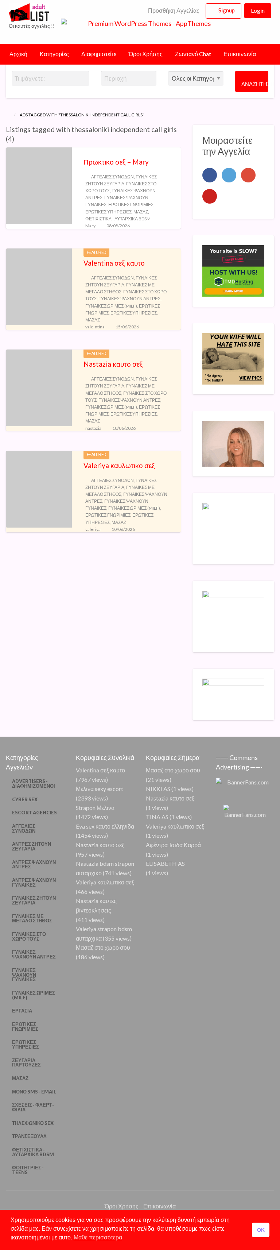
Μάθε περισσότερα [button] (98, 1237)
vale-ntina (95, 326)
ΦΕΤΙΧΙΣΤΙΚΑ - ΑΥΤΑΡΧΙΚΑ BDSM (118, 218)
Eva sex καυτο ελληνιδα (105, 826)
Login (258, 10)
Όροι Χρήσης (146, 54)
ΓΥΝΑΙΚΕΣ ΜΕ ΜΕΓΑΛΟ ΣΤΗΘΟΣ (32, 918)
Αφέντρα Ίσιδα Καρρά (173, 844)
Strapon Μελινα (95, 807)
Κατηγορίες (54, 54)
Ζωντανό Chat (193, 54)
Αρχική (18, 54)
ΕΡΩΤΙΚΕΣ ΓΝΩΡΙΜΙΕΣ (130, 204)
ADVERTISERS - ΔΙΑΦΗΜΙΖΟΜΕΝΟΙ (33, 783)
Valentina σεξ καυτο (114, 263)
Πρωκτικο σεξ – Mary (116, 162)
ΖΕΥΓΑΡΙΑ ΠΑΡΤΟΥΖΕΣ (26, 1062)
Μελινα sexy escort (99, 788)
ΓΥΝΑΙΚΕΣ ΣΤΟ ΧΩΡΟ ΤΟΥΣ (29, 936)
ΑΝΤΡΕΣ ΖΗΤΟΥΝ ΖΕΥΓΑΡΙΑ (31, 846)
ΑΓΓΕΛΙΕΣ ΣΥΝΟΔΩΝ (112, 177)
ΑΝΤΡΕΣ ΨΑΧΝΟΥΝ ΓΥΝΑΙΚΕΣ (34, 882)
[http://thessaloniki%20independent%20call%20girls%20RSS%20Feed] (18, 139)
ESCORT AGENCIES (34, 812)
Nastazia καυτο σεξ (113, 364)
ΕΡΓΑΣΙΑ (22, 1011)
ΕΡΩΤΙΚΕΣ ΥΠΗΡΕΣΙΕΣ (108, 212)
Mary (90, 225)
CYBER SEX (25, 799)
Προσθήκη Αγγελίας (173, 10)
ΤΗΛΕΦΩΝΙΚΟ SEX (33, 1123)
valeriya (93, 529)
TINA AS (157, 816)
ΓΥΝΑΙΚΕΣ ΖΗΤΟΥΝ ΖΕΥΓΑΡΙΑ (34, 900)
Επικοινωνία (239, 54)
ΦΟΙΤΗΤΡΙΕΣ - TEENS (28, 1170)
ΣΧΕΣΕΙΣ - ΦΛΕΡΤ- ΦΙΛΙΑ (33, 1107)
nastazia (93, 428)
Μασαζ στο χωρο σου (103, 947)
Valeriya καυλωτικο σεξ (119, 465)
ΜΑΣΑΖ (140, 212)
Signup (226, 10)
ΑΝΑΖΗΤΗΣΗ (254, 84)
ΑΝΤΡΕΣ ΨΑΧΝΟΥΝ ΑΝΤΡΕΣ (34, 864)
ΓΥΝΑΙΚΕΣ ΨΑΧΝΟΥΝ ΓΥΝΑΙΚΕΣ (24, 975)
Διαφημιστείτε (98, 54)
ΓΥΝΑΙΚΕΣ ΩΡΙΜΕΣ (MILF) (111, 306)
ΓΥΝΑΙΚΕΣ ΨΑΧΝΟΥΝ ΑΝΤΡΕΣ (129, 298)
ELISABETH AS (165, 863)
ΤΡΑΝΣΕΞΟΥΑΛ (29, 1136)
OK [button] (261, 1230)
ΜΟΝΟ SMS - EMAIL (34, 1092)
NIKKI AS (158, 788)
